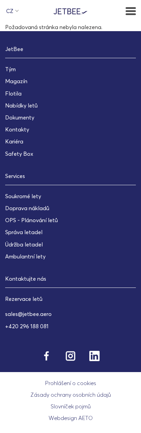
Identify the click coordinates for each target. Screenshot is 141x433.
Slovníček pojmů (71, 406)
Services (15, 176)
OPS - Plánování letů (31, 220)
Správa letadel (23, 232)
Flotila (13, 93)
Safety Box (19, 153)
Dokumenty (19, 117)
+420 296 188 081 (27, 326)
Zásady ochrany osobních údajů (70, 394)
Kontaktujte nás (25, 278)
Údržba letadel (24, 244)
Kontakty (17, 129)
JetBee (14, 49)
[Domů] (70, 11)
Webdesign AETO (71, 418)
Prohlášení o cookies (70, 383)
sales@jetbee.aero (28, 313)
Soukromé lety (23, 196)
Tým (10, 69)
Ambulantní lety (25, 256)
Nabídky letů (21, 105)
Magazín (16, 81)
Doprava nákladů (27, 208)
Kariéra (14, 141)
